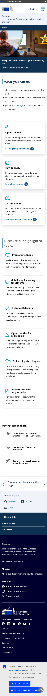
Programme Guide (22, 255)
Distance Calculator (23, 308)
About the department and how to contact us (22, 574)
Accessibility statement (12, 561)
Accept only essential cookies (25, 690)
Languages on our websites (14, 638)
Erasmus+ (7, 544)
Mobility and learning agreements (23, 281)
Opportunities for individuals (21, 334)
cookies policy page (17, 670)
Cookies (5, 643)
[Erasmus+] (7, 8)
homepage (18, 105)
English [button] (32, 9)
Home (4, 27)
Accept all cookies (19, 683)
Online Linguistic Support (27, 361)
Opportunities (13, 132)
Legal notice (7, 652)
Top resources (13, 203)
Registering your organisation (21, 391)
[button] (10, 501)
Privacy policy (8, 647)
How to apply (12, 167)
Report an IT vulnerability (13, 633)
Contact (5, 628)
